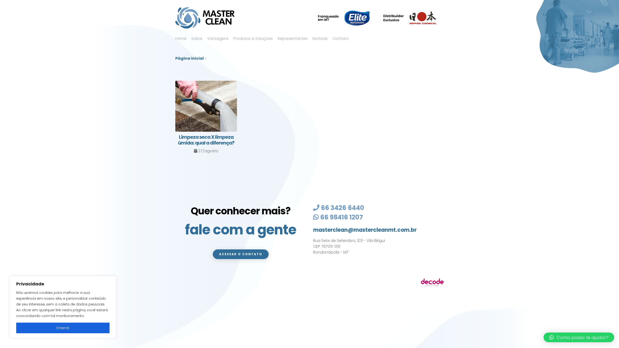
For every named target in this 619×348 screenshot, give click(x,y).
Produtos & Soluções (253, 38)
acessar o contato (240, 254)
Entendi (63, 328)
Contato (340, 38)
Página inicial (189, 58)
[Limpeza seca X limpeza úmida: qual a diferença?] (206, 107)
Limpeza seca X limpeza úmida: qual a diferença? (206, 140)
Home (180, 38)
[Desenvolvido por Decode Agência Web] (432, 282)
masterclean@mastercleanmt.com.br (365, 230)
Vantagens (217, 38)
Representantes (293, 38)
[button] (579, 337)
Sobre (196, 38)
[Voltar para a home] (205, 18)
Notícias (320, 38)
